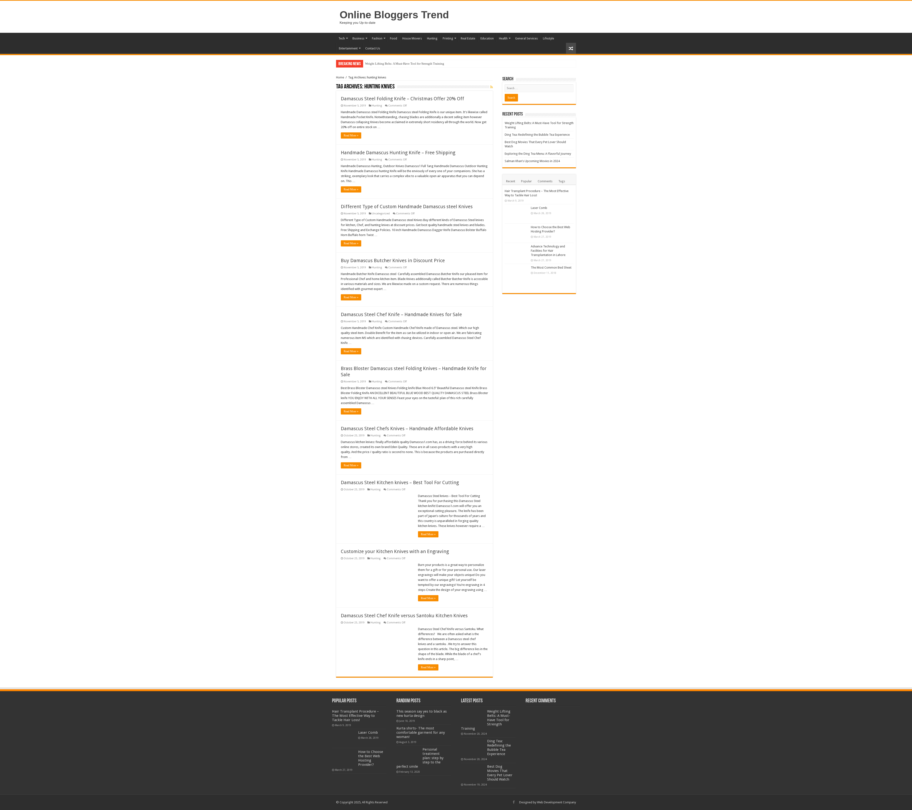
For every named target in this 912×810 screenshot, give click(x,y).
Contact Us (372, 48)
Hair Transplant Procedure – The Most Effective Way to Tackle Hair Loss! (355, 715)
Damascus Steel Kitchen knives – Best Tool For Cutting (400, 482)
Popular (526, 181)
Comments (545, 181)
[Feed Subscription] (491, 87)
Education (487, 38)
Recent (510, 181)
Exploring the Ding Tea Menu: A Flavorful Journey (538, 153)
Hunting (432, 38)
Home (340, 77)
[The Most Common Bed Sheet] (516, 277)
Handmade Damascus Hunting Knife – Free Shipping (398, 152)
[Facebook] (513, 802)
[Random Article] (571, 48)
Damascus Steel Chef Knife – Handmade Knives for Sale (401, 314)
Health (503, 38)
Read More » (351, 135)
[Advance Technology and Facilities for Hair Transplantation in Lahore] (516, 252)
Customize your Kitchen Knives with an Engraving (395, 551)
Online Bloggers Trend (394, 14)
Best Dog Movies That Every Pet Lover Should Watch (500, 772)
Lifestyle (548, 38)
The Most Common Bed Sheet (551, 267)
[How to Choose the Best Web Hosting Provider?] (516, 233)
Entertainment (348, 48)
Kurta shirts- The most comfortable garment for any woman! (420, 732)
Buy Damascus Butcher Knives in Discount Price (393, 260)
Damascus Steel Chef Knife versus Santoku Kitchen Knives (404, 615)
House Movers (412, 38)
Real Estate (468, 38)
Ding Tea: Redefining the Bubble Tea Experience (537, 134)
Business (358, 38)
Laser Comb (539, 208)
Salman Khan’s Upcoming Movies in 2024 (532, 161)
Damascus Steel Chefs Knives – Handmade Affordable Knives (407, 428)
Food (393, 38)
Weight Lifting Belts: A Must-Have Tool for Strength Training (404, 63)
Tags (561, 181)
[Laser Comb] (516, 214)
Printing (448, 38)
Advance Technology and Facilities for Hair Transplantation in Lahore (548, 251)
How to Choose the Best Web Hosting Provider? (370, 758)
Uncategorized (381, 213)
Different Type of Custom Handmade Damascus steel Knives (407, 206)
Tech (341, 38)
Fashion (377, 38)
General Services (526, 38)
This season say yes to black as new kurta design (421, 713)
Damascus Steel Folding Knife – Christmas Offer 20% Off (402, 98)
